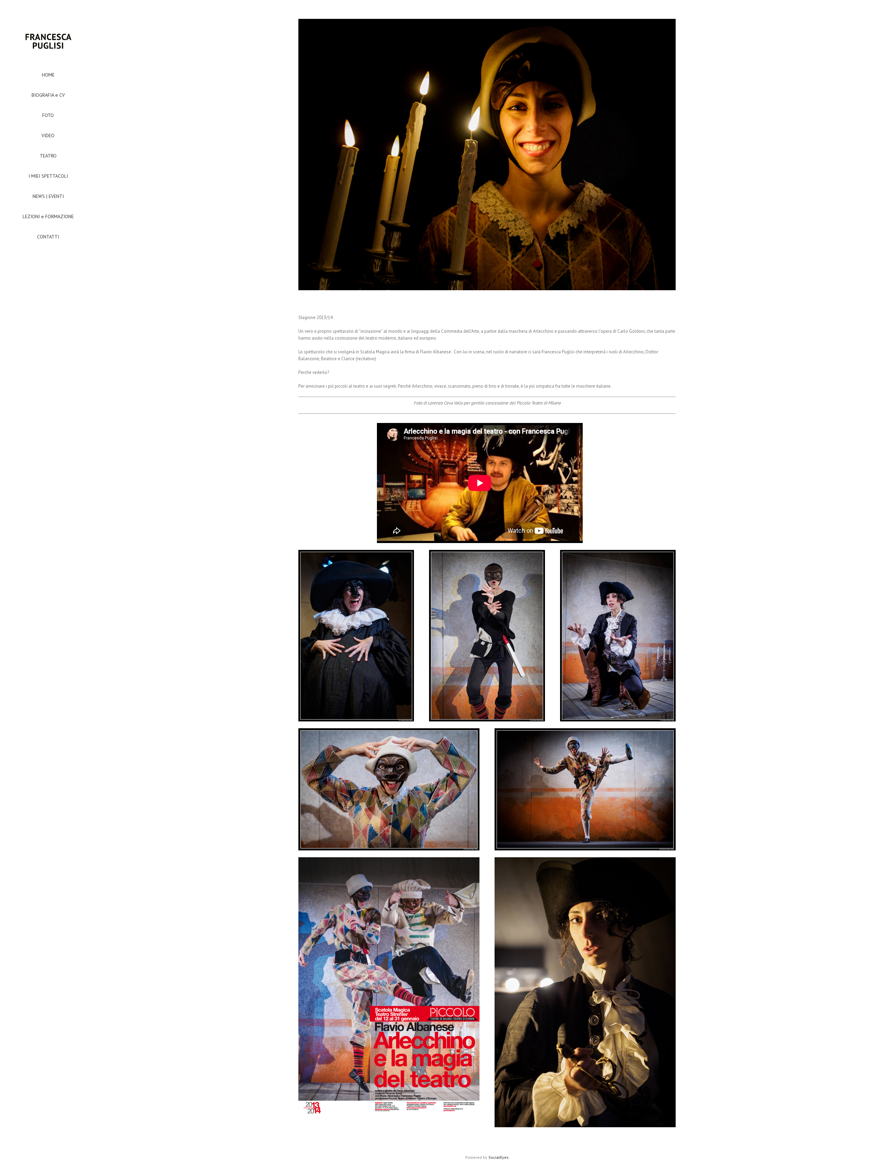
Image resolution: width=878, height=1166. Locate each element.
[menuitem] (48, 74)
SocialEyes (498, 1157)
